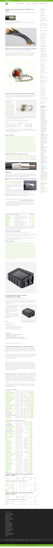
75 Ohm (41, 12)
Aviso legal (22, 0)
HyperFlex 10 (7, 151)
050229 (32, 416)
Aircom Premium (24, 151)
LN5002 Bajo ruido (8, 140)
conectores (31, 362)
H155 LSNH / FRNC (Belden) (10, 405)
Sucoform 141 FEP (10, 142)
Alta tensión (42, 15)
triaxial (44, 180)
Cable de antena (43, 124)
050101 (31, 441)
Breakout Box (42, 3)
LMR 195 (13, 146)
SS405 (25, 141)
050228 (32, 409)
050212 (32, 408)
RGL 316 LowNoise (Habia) (10, 433)
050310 (32, 400)
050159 (31, 469)
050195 (31, 459)
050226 (31, 435)
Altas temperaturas (43, 110)
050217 (32, 415)
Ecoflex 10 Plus (17, 151)
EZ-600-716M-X (8, 218)
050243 (31, 439)
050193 (31, 436)
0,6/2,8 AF (13, 158)
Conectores (42, 40)
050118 (32, 399)
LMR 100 (27, 139)
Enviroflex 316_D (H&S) (9, 392)
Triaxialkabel (28, 3)
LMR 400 (22, 150)
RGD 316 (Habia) (8, 451)
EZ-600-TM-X (7, 225)
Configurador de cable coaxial (44, 135)
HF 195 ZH (22, 146)
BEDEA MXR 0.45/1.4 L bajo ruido (18, 140)
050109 (31, 448)
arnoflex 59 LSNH (8, 412)
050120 (31, 429)
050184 (31, 463)
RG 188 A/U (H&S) (8, 443)
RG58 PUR (15, 144)
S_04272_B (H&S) (8, 407)
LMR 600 (9, 152)
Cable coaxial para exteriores (43, 123)
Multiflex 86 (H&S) (8, 447)
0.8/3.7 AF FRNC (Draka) (9, 408)
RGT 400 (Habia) (8, 472)
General (19, 348)
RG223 (31, 144)
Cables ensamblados (26, 173)
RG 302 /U (7, 471)
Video (41, 103)
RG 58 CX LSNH (8, 401)
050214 (32, 397)
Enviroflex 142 (20, 144)
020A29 (33, 219)
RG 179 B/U (7, 440)
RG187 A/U (23, 156)
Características (21, 50)
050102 (31, 444)
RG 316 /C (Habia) (8, 432)
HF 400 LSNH (7, 416)
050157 (31, 464)
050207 (31, 460)
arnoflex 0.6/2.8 (18, 158)
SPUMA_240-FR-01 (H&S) (9, 411)
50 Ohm (41, 10)
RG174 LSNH (17, 137)
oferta (42, 164)
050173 (31, 423)
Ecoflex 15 (30, 151)
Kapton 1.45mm (23, 136)
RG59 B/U (20, 155)
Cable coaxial (18, 12)
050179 (32, 396)
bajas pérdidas (7, 182)
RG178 (6, 136)
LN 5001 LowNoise (8, 428)
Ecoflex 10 (12, 151)
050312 (32, 412)
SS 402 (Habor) (8, 460)
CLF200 (6, 146)
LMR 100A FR (32, 139)
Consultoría (23, 348)
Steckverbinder (34, 3)
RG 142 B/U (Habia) (8, 464)
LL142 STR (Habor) (8, 468)
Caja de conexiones (43, 30)
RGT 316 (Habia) (8, 456)
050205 (31, 457)
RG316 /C (26, 137)
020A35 (33, 215)
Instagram (38, 0)
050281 (32, 395)
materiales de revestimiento (22, 55)
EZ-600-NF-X (7, 219)
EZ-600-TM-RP (7, 224)
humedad (42, 152)
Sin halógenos (33, 173)
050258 (31, 425)
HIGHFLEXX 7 (29, 255)
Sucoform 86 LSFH (15, 141)
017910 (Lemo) (8, 457)
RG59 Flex (28, 155)
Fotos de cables (8, 155)
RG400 (8, 145)
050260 (31, 471)
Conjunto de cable (43, 56)
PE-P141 (15, 142)
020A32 (33, 225)
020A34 (33, 224)
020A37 (33, 218)
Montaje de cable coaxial (43, 158)
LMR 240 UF (9, 147)
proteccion (42, 170)
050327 (31, 432)
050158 (31, 456)
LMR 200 (26, 146)
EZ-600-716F (7, 215)
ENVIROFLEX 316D (19, 139)
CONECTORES (43, 131)
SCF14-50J (33, 255)
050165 (31, 452)
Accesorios (17, 95)
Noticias (16, 173)
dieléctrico (20, 355)
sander (7, 50)
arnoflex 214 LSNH (17, 150)
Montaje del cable (24, 12)
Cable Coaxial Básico (44, 20)
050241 (31, 440)
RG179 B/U (14, 156)
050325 (32, 405)
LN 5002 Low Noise (8, 448)
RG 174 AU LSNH (8, 391)
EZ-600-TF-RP (7, 222)
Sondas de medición (43, 99)
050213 (32, 413)
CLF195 (34, 145)
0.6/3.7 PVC (31, 158)
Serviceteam (8, 12)
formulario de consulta (25, 235)
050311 (32, 417)
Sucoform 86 (7, 137)
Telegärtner (11, 110)
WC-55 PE (25, 145)
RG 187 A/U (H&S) (8, 444)
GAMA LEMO (43, 148)
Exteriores (42, 66)
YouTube (35, 0)
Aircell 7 (19, 255)
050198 (31, 421)
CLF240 (10, 146)
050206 (31, 453)
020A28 (33, 221)
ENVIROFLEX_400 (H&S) (9, 399)
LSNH (19, 192)
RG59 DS (24, 155)
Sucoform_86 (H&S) (8, 429)
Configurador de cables (28, 95)
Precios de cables (43, 166)
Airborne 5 (18, 147)
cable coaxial (28, 52)
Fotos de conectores (43, 72)
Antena (41, 17)
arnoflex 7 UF (24, 255)
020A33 (33, 222)
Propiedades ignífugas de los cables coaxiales (19, 347)
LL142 (28, 144)
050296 (31, 431)
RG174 (42, 178)
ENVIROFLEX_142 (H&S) (9, 404)
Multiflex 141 (28, 141)
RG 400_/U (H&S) (8, 467)
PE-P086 (26, 140)
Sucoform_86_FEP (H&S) (9, 436)
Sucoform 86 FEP (8, 141)
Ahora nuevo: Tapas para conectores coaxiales (19, 93)
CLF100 (24, 139)
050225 (31, 461)
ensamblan (25, 362)
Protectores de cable (44, 172)
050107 (31, 445)
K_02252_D (21, 141)
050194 (32, 393)
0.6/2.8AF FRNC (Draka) (9, 396)
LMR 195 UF (18, 146)
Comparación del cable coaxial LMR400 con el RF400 (19, 10)
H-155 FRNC (16, 145)
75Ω (20, 239)
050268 (32, 401)
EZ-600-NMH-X (7, 221)
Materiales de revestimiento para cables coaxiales (20, 49)
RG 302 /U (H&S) (8, 469)
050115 (31, 451)
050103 (31, 443)
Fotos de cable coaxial (44, 147)
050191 (31, 424)
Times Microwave (17, 205)
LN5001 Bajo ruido (29, 136)
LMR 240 (30, 146)
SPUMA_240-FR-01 (14, 255)
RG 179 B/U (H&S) (8, 441)
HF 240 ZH (13, 147)
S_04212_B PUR (32, 147)
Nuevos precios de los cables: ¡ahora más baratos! (43, 189)
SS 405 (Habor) (8, 445)
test (41, 180)
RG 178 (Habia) (8, 423)
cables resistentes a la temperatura (15, 362)
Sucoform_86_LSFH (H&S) (9, 393)
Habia (45, 150)
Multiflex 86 (30, 140)
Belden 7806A (26, 147)
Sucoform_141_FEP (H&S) (9, 459)
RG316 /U (30, 137)
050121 (31, 455)
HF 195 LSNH (7, 403)
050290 (32, 411)
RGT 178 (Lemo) (8, 449)
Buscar (45, 113)
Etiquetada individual (44, 142)
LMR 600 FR (13, 152)
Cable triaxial (42, 23)
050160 (31, 433)
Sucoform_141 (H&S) (9, 455)
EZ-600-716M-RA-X (8, 217)
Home (17, 3)
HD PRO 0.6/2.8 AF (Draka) (10, 397)
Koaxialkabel (21, 3)
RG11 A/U (16, 155)
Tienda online (29, 96)
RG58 (22, 142)
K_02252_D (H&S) (8, 452)
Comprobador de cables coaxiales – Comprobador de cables (16, 296)
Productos (22, 350)
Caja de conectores (43, 27)
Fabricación (42, 68)
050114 (31, 467)
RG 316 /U (7, 439)
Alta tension (42, 112)
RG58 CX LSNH (10, 144)
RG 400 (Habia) (8, 465)
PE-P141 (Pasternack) (9, 463)
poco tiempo (16, 131)
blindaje (42, 113)
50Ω (18, 239)
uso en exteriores (11, 184)
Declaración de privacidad (29, 0)
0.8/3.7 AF (10, 159)
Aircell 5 (22, 147)
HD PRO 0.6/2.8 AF (25, 158)
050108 (31, 447)
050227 (32, 403)
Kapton (22, 356)
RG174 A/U (12, 137)
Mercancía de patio (27, 175)
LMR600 (42, 155)
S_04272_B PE (7, 255)
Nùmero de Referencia (42, 162)
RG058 (24, 142)
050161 (31, 427)
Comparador (42, 34)
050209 (31, 465)
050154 (32, 404)
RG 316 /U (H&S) (8, 437)
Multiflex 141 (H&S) (8, 461)
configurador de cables (25, 130)
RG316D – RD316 (12, 139)
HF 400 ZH (32, 150)
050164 (31, 472)
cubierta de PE (15, 182)
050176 (32, 407)
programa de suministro (43, 168)
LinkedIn (46, 0)
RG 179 (6, 435)
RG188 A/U (22, 137)
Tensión (45, 178)
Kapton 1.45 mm (8, 421)
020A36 (33, 217)
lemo (45, 152)
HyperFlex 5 (30, 145)
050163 (31, 468)
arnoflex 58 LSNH (8, 400)
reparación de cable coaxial (44, 176)
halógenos (12, 375)
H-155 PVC (21, 145)
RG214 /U (11, 150)
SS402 (19, 142)
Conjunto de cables (43, 140)
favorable (42, 145)
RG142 (25, 144)
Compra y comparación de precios (43, 38)
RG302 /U (27, 156)
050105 (32, 392)
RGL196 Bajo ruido (16, 136)
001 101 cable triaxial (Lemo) (10, 453)
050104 (31, 437)
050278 (32, 391)
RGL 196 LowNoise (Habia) (10, 427)
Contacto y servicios (43, 61)
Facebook (42, 0)
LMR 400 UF (27, 150)
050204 (31, 449)
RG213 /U (7, 150)
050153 (31, 428)
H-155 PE (11, 145)
